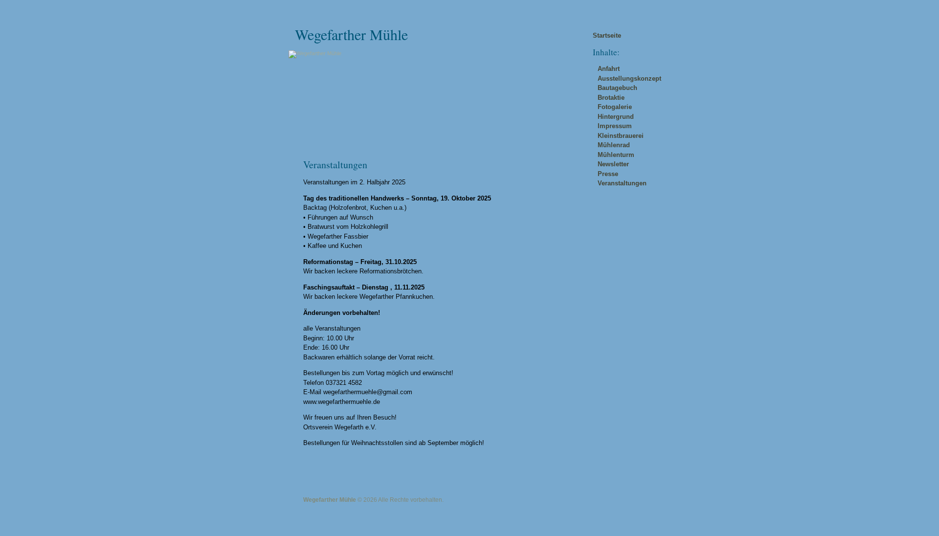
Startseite (607, 35)
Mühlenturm (616, 154)
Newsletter (613, 164)
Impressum (615, 126)
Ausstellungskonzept (629, 78)
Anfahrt (609, 68)
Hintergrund (616, 116)
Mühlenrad (614, 145)
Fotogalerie (615, 107)
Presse (608, 174)
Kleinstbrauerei (621, 135)
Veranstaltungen (622, 183)
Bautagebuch (617, 87)
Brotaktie (611, 97)
